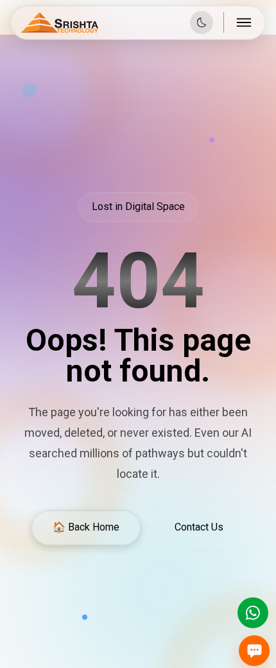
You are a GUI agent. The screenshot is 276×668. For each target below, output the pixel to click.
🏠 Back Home (86, 527)
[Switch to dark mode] (201, 22)
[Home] (59, 22)
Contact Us (199, 527)
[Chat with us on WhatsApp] (252, 612)
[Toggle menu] (244, 22)
